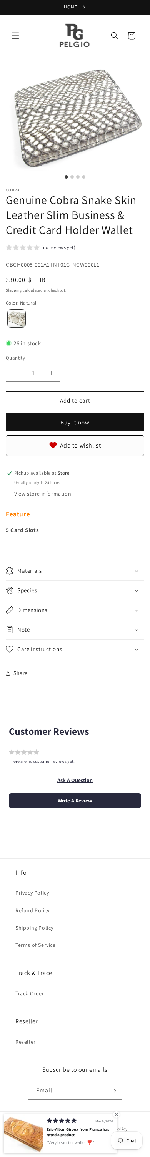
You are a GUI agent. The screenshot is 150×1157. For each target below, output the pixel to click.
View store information (42, 493)
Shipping (14, 290)
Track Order (29, 993)
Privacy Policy (32, 892)
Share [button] (20, 673)
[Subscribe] (113, 1091)
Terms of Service (35, 945)
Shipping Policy (34, 927)
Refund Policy (32, 910)
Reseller (25, 1041)
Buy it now (75, 422)
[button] (15, 35)
